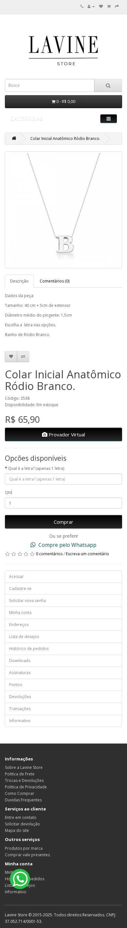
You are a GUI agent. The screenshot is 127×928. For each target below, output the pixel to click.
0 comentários (49, 554)
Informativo (20, 720)
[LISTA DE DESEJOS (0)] (101, 6)
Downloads (19, 660)
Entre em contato (20, 817)
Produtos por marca (24, 848)
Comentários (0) (54, 281)
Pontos (15, 684)
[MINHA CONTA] (91, 6)
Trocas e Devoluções (24, 780)
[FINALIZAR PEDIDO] (117, 6)
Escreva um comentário (87, 554)
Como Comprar (19, 793)
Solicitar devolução (22, 824)
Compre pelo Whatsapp (66, 544)
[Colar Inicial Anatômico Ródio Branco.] (63, 209)
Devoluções (20, 696)
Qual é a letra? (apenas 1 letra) (36, 468)
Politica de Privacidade (26, 787)
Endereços (19, 624)
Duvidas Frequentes (23, 800)
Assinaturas (20, 672)
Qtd (8, 492)
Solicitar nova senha (27, 600)
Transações (20, 708)
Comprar (63, 522)
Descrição (19, 281)
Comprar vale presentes (27, 855)
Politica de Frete (20, 774)
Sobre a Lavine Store (24, 767)
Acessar (16, 576)
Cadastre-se (20, 588)
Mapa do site (17, 830)
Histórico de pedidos (29, 648)
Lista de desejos (24, 636)
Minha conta (20, 612)
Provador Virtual (66, 434)
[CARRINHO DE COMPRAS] (109, 6)
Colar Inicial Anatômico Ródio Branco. (65, 138)
